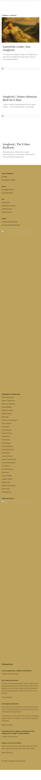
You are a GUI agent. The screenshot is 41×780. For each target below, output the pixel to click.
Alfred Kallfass (7, 407)
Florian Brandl (6, 430)
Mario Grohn (6, 482)
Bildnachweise (7, 212)
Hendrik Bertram (7, 446)
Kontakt (4, 177)
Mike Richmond (7, 753)
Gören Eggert (6, 443)
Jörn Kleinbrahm (7, 469)
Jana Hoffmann (7, 456)
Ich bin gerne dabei (8, 180)
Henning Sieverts (8, 450)
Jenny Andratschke (8, 463)
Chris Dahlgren (7, 697)
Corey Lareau (6, 423)
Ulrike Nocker (6, 492)
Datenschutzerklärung (9, 222)
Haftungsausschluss (9, 206)
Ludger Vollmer (7, 479)
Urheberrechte (7, 209)
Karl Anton (5, 472)
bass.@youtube (7, 193)
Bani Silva (5, 417)
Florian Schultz (7, 433)
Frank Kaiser (6, 440)
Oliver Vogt (5, 489)
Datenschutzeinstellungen (11, 225)
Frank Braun (6, 436)
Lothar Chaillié (7, 476)
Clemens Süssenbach (9, 420)
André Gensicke (7, 410)
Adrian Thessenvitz (8, 401)
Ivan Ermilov (6, 453)
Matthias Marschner (9, 486)
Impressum (6, 202)
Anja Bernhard (6, 414)
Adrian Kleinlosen (8, 397)
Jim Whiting (6, 466)
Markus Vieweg (7, 725)
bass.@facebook (8, 190)
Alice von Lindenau (8, 404)
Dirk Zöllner (6, 427)
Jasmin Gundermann (9, 459)
